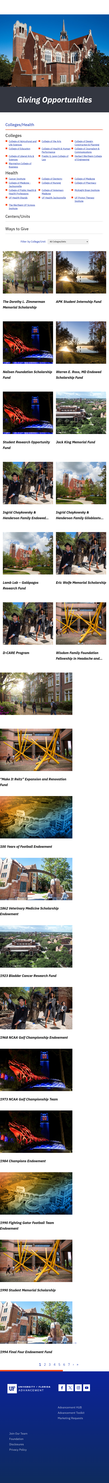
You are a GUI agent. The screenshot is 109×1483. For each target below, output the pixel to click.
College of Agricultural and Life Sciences (22, 143)
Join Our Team (18, 1433)
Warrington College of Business (20, 165)
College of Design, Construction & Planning (87, 143)
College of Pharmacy (85, 182)
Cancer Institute (17, 178)
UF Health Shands (18, 197)
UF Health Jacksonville (54, 197)
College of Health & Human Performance (56, 150)
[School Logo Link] (29, 1389)
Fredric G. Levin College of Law (55, 158)
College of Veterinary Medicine (53, 192)
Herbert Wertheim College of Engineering (88, 158)
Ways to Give (17, 228)
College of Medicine (85, 178)
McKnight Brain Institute (87, 190)
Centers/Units (17, 216)
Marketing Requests (70, 1418)
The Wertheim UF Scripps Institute (22, 207)
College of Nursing (51, 182)
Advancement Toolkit (71, 1413)
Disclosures (16, 1444)
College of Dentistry (52, 178)
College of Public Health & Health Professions (22, 192)
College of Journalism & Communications (87, 150)
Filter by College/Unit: (33, 241)
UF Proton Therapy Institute (84, 199)
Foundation (16, 1439)
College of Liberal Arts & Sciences (21, 158)
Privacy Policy (18, 1449)
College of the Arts (51, 141)
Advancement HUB (70, 1407)
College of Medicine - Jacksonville (20, 184)
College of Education (19, 148)
